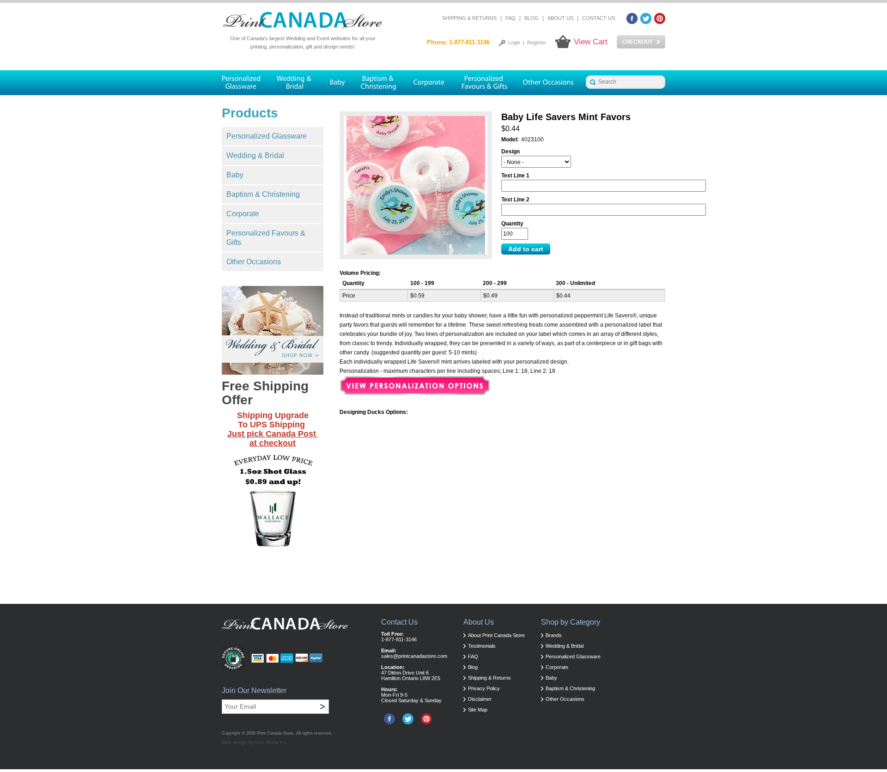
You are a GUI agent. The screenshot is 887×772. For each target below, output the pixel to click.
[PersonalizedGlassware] (245, 83)
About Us (560, 18)
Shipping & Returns (469, 18)
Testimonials (482, 646)
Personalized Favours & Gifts (265, 237)
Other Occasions (253, 262)
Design (510, 151)
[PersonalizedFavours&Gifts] (484, 83)
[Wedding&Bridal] (295, 83)
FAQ (510, 18)
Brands (554, 635)
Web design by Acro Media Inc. (255, 742)
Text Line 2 (515, 199)
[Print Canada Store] (302, 21)
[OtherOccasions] (549, 83)
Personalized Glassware (266, 136)
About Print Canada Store (496, 635)
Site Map (477, 709)
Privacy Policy (484, 688)
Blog (531, 18)
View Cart (591, 41)
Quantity (512, 223)
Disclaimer (480, 699)
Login (514, 42)
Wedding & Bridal (255, 155)
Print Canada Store (275, 733)
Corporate (242, 214)
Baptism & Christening (263, 194)
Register (536, 42)
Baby (234, 175)
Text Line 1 (515, 175)
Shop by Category (570, 622)
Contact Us (598, 18)
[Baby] (337, 83)
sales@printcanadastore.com (414, 656)
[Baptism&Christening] (378, 83)
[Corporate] (429, 83)
